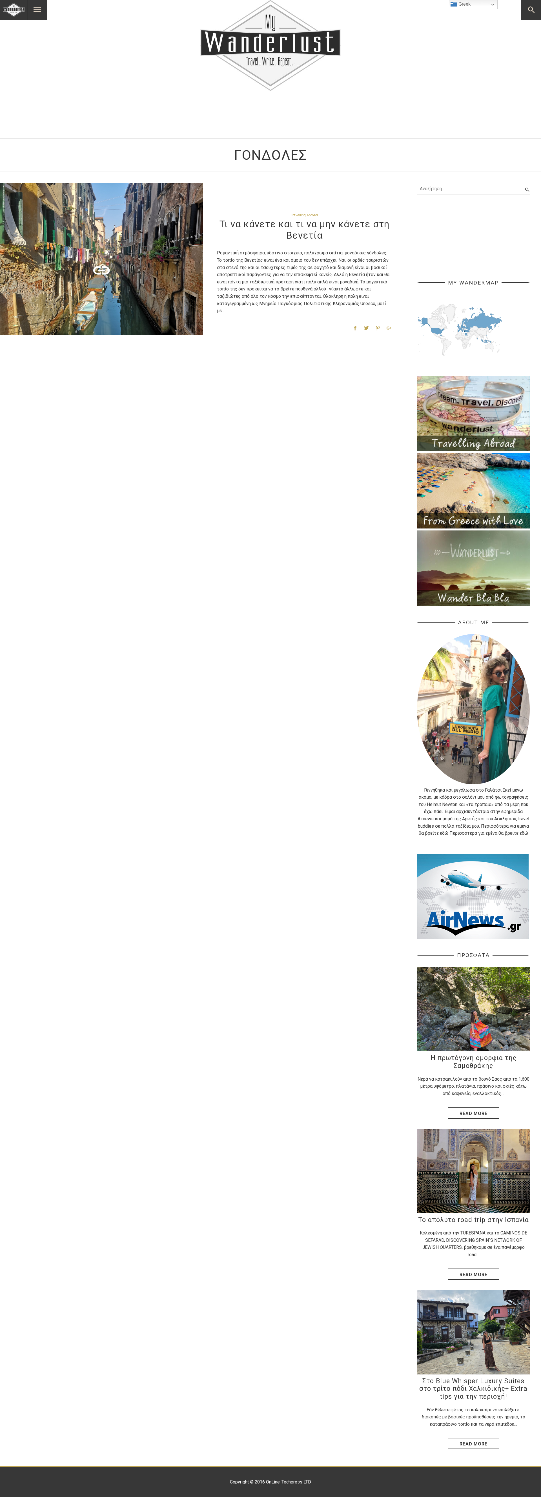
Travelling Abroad (304, 214)
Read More (473, 1113)
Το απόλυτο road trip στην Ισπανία (473, 1220)
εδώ (444, 833)
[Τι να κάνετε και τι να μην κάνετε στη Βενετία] (101, 259)
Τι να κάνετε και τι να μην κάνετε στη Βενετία (304, 230)
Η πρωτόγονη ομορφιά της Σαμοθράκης (473, 1062)
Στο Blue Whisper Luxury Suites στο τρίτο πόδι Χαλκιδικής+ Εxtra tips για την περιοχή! (473, 1388)
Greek (464, 4)
